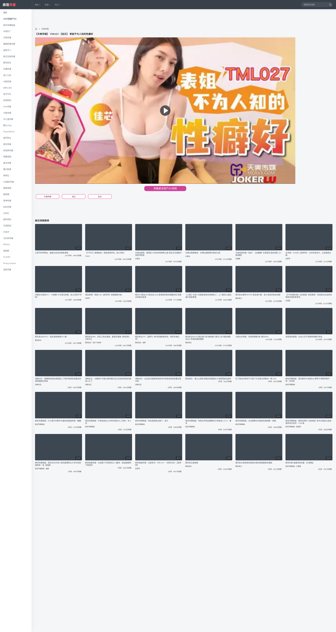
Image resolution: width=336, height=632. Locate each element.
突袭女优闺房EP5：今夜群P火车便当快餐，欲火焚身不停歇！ (58, 296)
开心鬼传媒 (8, 119)
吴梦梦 (287, 259)
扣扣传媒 (7, 207)
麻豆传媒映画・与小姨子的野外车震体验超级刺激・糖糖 (58, 421)
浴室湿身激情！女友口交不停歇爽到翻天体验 (303, 337)
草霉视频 (7, 156)
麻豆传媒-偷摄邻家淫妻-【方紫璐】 (299, 463)
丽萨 (144, 343)
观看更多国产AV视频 (165, 188)
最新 (5, 12)
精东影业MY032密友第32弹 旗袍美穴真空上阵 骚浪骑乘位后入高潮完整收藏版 (208, 338)
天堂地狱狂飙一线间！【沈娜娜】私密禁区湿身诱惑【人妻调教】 (258, 254)
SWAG (6, 213)
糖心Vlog (7, 125)
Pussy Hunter (9, 263)
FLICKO (6, 257)
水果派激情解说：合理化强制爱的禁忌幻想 (202, 253)
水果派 (137, 259)
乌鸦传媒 (7, 81)
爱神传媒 (7, 200)
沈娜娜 (237, 259)
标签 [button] (47, 5)
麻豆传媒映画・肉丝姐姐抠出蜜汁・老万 (151, 421)
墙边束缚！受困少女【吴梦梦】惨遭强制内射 (103, 295)
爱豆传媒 (7, 144)
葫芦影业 (7, 138)
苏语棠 (287, 301)
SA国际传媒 (8, 182)
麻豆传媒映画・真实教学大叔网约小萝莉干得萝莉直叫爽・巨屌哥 (307, 380)
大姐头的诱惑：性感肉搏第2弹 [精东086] (252, 337)
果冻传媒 (7, 163)
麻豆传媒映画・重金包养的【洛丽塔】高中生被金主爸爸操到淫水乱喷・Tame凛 (308, 422)
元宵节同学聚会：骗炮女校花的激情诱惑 (51, 253)
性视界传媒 (8, 150)
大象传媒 (7, 113)
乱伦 (100, 196)
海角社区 (38, 385)
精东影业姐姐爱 (191, 463)
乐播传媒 (7, 69)
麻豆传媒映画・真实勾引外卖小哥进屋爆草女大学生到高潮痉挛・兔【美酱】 (58, 464)
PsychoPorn (9, 131)
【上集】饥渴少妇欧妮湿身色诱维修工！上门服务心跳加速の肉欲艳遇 (208, 296)
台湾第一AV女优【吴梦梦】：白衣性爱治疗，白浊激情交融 (308, 254)
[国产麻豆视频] (9, 4)
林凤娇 (98, 343)
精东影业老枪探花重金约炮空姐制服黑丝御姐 (253, 463)
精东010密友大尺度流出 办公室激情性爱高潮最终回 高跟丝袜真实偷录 (158, 296)
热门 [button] (57, 5)
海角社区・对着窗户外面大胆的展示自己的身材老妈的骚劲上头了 (108, 380)
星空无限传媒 (9, 56)
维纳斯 (6, 250)
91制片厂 (7, 31)
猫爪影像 (7, 169)
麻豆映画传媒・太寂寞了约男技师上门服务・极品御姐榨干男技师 (108, 464)
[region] (16, 320)
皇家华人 (7, 50)
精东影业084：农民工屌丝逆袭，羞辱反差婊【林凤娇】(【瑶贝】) (107, 338)
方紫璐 (298, 466)
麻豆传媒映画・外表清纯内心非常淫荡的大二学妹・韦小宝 (108, 422)
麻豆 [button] (37, 5)
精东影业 (7, 62)
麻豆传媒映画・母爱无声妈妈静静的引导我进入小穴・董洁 (208, 422)
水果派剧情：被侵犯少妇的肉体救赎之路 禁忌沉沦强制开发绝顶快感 (158, 254)
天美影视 (7, 225)
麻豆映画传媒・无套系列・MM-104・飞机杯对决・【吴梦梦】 (158, 464)
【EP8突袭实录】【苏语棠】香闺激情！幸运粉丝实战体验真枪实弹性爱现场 (308, 296)
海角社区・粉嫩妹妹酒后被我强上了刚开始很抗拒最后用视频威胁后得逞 (58, 380)
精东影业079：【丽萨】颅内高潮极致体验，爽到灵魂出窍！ (157, 338)
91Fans (6, 244)
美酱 (47, 469)
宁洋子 (87, 256)
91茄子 (6, 232)
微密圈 (6, 194)
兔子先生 (7, 94)
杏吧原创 (7, 100)
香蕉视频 (7, 188)
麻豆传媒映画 (9, 25)
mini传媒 (7, 106)
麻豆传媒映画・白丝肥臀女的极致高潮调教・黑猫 (255, 421)
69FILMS (7, 88)
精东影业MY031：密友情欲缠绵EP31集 (51, 337)
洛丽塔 (298, 427)
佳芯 (74, 196)
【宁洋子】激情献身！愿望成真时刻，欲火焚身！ (105, 253)
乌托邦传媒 (8, 238)
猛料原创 (7, 219)
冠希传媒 (7, 269)
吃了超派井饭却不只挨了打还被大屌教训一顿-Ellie (255, 379)
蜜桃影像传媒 (9, 44)
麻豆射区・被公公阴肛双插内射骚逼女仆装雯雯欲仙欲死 (208, 379)
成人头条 (7, 75)
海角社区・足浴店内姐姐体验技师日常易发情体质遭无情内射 (158, 380)
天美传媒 (7, 37)
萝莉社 (6, 175)
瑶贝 (94, 343)
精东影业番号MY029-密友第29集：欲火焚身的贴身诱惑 (257, 295)
